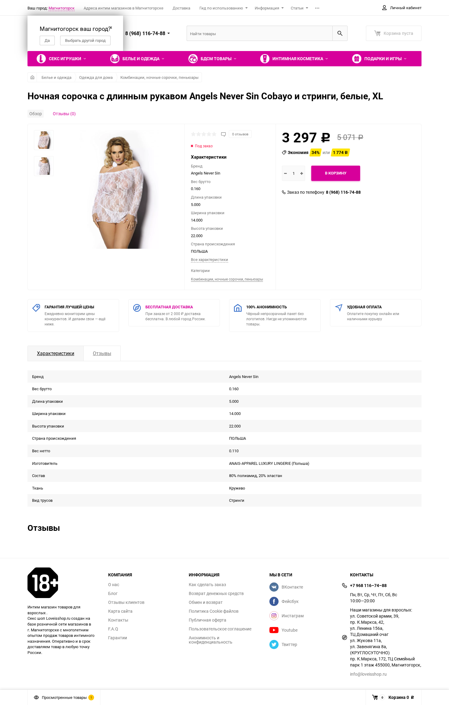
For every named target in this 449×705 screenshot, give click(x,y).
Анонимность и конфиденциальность (210, 640)
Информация (267, 8)
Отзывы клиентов (126, 602)
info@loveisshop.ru (368, 674)
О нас (113, 584)
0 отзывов (240, 134)
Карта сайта (120, 611)
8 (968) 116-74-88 (343, 192)
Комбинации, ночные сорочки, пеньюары (159, 77)
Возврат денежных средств (216, 593)
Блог (113, 593)
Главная (32, 77)
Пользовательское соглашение (220, 629)
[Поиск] (340, 33)
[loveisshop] (63, 582)
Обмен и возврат (206, 602)
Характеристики (55, 353)
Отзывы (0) (64, 113)
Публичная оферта (207, 620)
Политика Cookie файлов (214, 611)
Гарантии (117, 638)
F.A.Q (113, 629)
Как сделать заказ (207, 584)
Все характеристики (209, 259)
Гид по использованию (221, 8)
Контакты (118, 620)
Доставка (181, 8)
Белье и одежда (56, 77)
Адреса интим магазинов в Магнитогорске (123, 8)
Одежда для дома (96, 77)
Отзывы (102, 353)
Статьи (297, 8)
